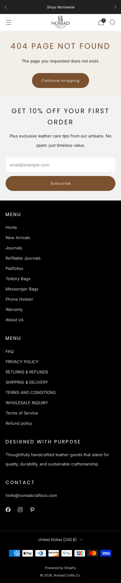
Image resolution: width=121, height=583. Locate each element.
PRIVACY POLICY (22, 361)
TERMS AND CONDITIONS (31, 392)
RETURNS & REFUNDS (27, 371)
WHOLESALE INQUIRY (27, 402)
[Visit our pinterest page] (32, 510)
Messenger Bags (22, 288)
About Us (15, 319)
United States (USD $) (57, 539)
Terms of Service (22, 412)
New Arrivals (18, 237)
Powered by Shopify (60, 568)
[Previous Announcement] (5, 7)
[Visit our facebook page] (8, 510)
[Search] (112, 22)
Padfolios (14, 268)
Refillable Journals (23, 258)
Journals (14, 247)
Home (11, 227)
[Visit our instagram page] (20, 510)
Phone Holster (19, 299)
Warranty (14, 309)
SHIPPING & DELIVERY (27, 382)
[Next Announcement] (115, 7)
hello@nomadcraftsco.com (31, 495)
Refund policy (19, 423)
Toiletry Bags (18, 278)
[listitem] (60, 7)
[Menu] (9, 22)
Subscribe (61, 183)
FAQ (10, 351)
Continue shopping (60, 80)
